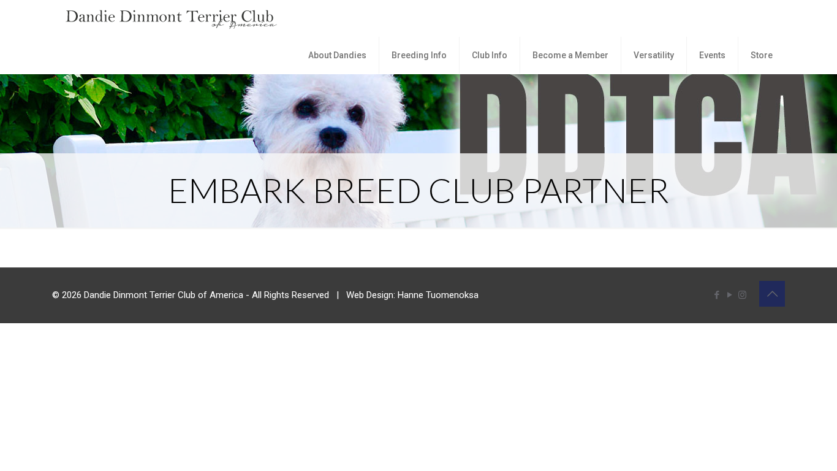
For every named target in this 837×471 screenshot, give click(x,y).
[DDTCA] (171, 18)
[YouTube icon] (729, 295)
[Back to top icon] (772, 294)
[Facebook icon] (716, 295)
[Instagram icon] (742, 295)
